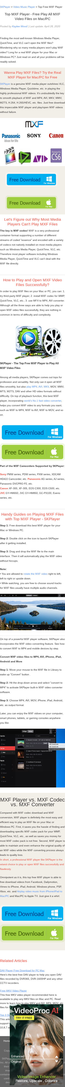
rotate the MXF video (35, 573)
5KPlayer (5, 6)
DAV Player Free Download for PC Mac (22, 970)
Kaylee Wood (19, 26)
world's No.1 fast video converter (42, 400)
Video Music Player (24, 6)
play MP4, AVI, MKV (38, 386)
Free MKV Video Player (13, 990)
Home (6, 1040)
